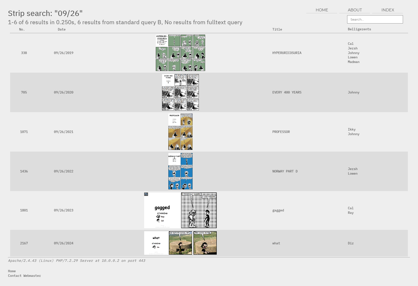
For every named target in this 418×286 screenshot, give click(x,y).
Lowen (353, 57)
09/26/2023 (63, 210)
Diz (351, 243)
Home (12, 271)
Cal (351, 43)
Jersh (353, 48)
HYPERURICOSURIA (286, 52)
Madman (353, 61)
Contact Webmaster (24, 275)
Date (62, 29)
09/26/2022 (63, 171)
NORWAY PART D (285, 171)
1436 (24, 171)
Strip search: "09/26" (45, 13)
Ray (351, 212)
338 (24, 52)
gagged (278, 210)
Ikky (352, 129)
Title (277, 29)
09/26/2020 (63, 92)
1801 (24, 210)
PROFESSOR (281, 131)
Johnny (353, 52)
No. (22, 29)
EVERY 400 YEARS (286, 92)
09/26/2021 (63, 131)
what (276, 243)
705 (24, 92)
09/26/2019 (63, 52)
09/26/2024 (63, 243)
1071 (24, 131)
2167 (24, 243)
